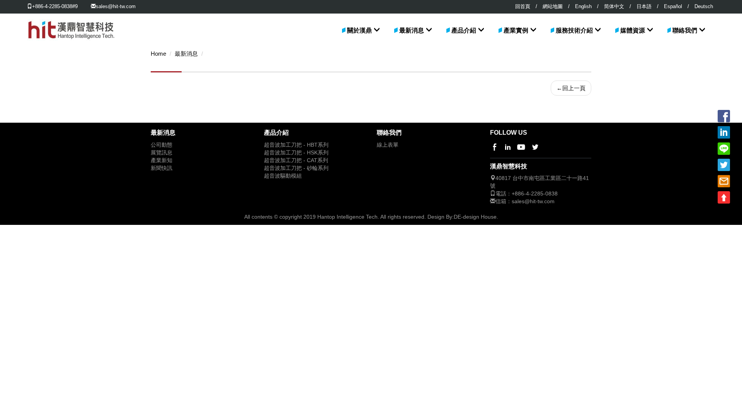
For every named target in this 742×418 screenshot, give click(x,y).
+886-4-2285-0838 (535, 194)
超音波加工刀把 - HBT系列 (296, 145)
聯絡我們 (684, 30)
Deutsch (703, 6)
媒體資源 (632, 30)
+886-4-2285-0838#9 (55, 6)
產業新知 (161, 160)
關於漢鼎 (359, 30)
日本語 (644, 6)
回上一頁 (570, 88)
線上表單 (387, 145)
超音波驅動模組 (283, 176)
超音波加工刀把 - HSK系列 (296, 153)
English (583, 6)
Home (158, 54)
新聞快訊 (161, 168)
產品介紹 (463, 30)
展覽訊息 (161, 153)
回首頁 (522, 6)
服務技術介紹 (574, 30)
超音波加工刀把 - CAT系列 (296, 160)
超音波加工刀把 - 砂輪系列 (296, 168)
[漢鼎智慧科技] (71, 23)
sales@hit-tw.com (116, 6)
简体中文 (614, 6)
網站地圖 (553, 6)
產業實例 (516, 30)
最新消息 (411, 30)
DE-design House (475, 217)
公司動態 (161, 145)
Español (673, 6)
